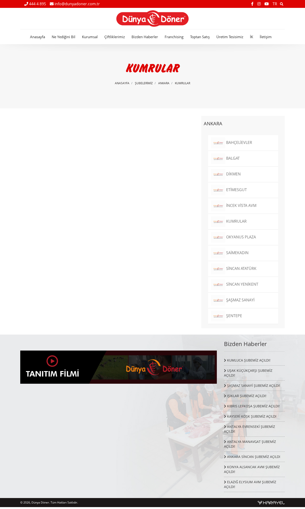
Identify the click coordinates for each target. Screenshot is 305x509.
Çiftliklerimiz (114, 36)
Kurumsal (90, 36)
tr (275, 3)
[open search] (281, 3)
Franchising (174, 36)
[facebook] (252, 3)
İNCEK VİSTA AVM (240, 205)
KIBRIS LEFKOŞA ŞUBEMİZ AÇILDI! (253, 406)
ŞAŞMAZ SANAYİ (239, 300)
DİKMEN (233, 174)
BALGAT (232, 158)
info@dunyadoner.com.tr (77, 3)
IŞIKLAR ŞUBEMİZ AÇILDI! (246, 396)
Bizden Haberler (145, 36)
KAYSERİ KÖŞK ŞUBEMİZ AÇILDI (251, 416)
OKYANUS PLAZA (240, 237)
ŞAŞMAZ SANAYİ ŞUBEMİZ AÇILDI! (253, 385)
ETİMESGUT (236, 189)
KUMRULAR (182, 83)
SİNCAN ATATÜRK (240, 268)
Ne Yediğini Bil (63, 36)
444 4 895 (37, 3)
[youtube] (267, 3)
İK (251, 36)
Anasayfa (37, 36)
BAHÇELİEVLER (238, 142)
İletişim (266, 36)
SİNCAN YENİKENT (241, 284)
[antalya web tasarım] (271, 502)
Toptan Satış (200, 36)
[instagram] (259, 3)
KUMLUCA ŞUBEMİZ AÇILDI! (248, 360)
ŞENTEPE (233, 315)
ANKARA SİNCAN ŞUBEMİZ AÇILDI (253, 456)
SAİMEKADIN (237, 252)
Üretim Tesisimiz (229, 36)
